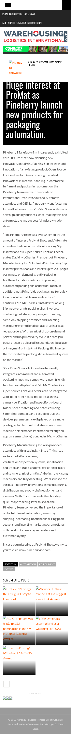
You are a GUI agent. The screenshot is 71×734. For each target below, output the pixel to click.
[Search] (66, 5)
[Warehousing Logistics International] (35, 36)
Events (9, 568)
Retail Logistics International (18, 14)
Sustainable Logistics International (22, 23)
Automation (28, 564)
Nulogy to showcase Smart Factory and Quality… (47, 64)
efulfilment (47, 564)
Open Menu (8, 5)
